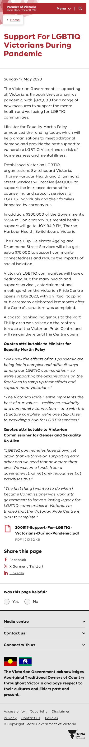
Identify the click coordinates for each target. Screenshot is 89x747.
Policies (51, 718)
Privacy (10, 718)
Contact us (30, 718)
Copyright (38, 711)
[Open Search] (80, 8)
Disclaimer (61, 711)
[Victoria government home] (76, 735)
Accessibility (14, 711)
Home (15, 20)
